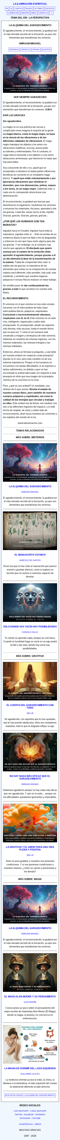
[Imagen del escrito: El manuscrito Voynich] (30, 549)
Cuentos (18, 9)
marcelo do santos (30, 560)
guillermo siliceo (30, 1074)
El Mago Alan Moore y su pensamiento (30, 996)
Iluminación (13, 13)
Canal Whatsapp (38, 1111)
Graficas (25, 50)
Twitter (18, 1115)
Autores (39, 9)
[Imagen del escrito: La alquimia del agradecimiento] (30, 481)
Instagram (25, 1118)
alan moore (30, 1002)
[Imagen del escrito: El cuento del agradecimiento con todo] (30, 700)
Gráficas (43, 13)
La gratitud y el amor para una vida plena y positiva (30, 848)
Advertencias (26, 1124)
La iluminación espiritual (30, 4)
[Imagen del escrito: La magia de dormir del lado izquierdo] (30, 1063)
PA (7, 9)
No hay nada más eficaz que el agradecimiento (30, 777)
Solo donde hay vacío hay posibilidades (30, 626)
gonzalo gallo (30, 632)
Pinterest (40, 1115)
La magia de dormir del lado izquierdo (30, 1068)
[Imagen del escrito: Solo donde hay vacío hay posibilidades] (30, 621)
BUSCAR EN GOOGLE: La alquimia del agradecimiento (30, 1095)
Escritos (49, 9)
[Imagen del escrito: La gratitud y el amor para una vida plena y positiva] (30, 842)
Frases (28, 9)
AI (11, 9)
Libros (38, 1124)
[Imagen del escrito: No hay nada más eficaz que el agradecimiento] (30, 771)
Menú (34, 13)
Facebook (29, 1115)
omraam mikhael (30, 492)
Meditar (25, 13)
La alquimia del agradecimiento (30, 486)
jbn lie (30, 713)
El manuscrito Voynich (30, 555)
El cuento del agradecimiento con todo (30, 706)
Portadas (14, 50)
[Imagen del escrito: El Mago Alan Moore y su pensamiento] (30, 991)
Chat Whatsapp (21, 1111)
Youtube (36, 1118)
